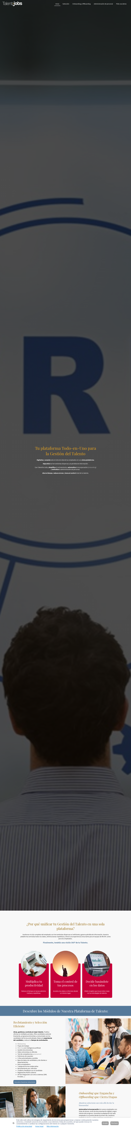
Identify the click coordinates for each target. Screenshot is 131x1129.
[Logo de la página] (12, 4)
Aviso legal (39, 1126)
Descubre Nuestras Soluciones (24, 1082)
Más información (53, 1126)
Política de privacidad (24, 1126)
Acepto (105, 1123)
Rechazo (114, 1123)
